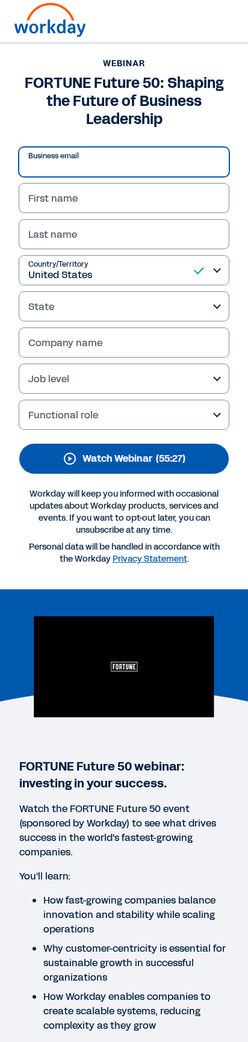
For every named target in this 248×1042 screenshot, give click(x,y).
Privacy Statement (150, 559)
